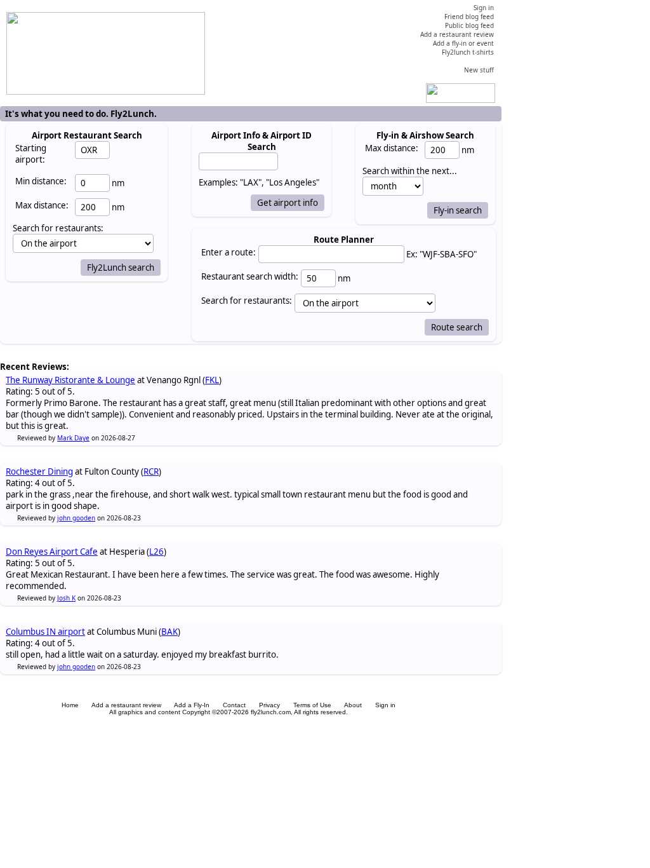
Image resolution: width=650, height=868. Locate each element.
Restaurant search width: (249, 276)
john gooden (76, 517)
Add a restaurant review (126, 705)
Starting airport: (30, 153)
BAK (169, 631)
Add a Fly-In (191, 705)
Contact (234, 705)
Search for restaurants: (246, 300)
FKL (212, 380)
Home (70, 705)
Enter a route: (228, 252)
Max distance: (42, 205)
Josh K (66, 597)
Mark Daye (73, 437)
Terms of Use (312, 705)
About (353, 705)
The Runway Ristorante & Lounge (70, 380)
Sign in (385, 705)
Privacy (269, 705)
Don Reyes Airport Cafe (52, 551)
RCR (151, 471)
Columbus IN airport (45, 631)
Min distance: (41, 181)
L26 (156, 551)
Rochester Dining (39, 471)
